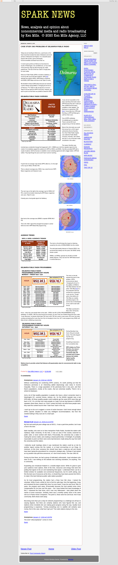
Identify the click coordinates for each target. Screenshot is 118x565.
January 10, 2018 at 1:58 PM (42, 380)
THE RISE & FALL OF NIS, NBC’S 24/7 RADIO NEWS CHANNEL (90, 87)
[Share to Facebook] (60, 371)
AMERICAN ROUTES (88, 138)
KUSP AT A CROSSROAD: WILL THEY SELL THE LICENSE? (90, 118)
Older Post (76, 549)
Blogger (70, 559)
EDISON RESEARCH (88, 147)
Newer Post (26, 549)
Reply (26, 416)
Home (51, 549)
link (47, 76)
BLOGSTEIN (88, 141)
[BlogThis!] (57, 371)
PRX (85, 165)
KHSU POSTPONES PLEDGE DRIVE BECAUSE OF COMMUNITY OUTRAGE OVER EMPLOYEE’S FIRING (90, 74)
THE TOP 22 (88, 167)
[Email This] (56, 371)
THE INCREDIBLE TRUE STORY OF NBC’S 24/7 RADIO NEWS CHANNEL (90, 61)
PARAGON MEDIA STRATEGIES (90, 159)
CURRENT (87, 144)
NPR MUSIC (88, 155)
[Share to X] (59, 371)
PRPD (86, 162)
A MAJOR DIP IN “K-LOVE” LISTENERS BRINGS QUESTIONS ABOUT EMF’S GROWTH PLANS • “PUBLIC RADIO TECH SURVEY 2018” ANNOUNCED (90, 102)
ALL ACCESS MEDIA (88, 134)
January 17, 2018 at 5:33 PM (42, 517)
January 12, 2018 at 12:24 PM (43, 422)
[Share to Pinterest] (61, 371)
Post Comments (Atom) (37, 553)
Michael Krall (28, 422)
